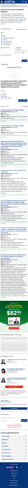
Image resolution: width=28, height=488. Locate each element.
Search (24, 60)
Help (14, 478)
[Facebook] (11, 467)
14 (16, 73)
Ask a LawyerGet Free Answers (6, 401)
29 (18, 77)
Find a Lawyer (5, 414)
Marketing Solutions (7, 459)
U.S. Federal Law (6, 449)
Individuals (5, 439)
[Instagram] (13, 467)
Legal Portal (14, 473)
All (3, 35)
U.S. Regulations (12, 4)
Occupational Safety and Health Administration (11, 6)
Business (4, 443)
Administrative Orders (8, 38)
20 (14, 75)
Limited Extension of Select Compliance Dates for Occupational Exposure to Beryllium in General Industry (13, 256)
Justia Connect (14, 470)
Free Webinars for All (7, 356)
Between (18, 49)
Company (14, 475)
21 (16, 75)
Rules (4, 36)
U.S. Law (6, 4)
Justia (2, 4)
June (26, 6)
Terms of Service (14, 480)
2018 (22, 6)
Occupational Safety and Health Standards (12, 110)
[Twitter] (19, 467)
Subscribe (23, 106)
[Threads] (15, 467)
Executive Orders (7, 43)
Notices (5, 39)
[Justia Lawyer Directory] (21, 467)
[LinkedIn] (7, 467)
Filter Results (22, 100)
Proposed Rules (7, 41)
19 (12, 75)
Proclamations (7, 44)
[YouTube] (9, 467)
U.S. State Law (6, 453)
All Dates (18, 47)
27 (14, 77)
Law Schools (5, 446)
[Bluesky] (17, 467)
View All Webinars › (14, 386)
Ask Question (14, 408)
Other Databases (6, 456)
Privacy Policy (14, 483)
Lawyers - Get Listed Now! (14, 425)
